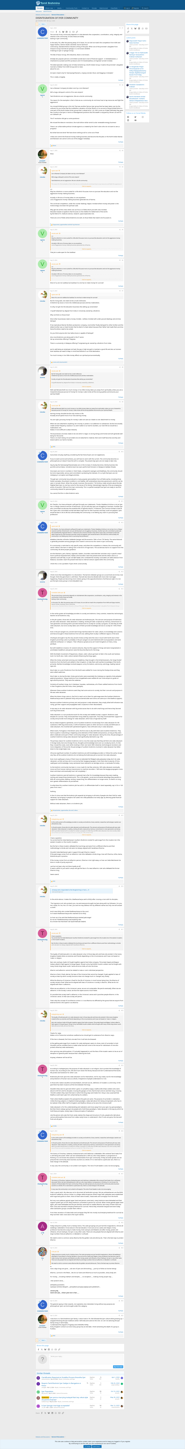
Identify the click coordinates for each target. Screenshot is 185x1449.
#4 (122, 167)
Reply (121, 80)
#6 (122, 260)
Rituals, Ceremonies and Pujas (67, 1379)
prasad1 (117, 1393)
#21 (122, 1174)
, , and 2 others (65, 810)
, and (66, 224)
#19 (122, 1065)
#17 (122, 929)
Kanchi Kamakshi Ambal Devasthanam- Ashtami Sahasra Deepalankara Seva (138, 99)
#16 (122, 886)
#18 (122, 1010)
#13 (122, 571)
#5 (122, 229)
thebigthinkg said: (56, 819)
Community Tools (71, 8)
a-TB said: (54, 1251)
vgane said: (54, 171)
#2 (122, 85)
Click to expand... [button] (87, 186)
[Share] (120, 28)
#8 (122, 367)
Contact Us (85, 8)
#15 (122, 815)
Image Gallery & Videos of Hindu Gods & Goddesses (138, 49)
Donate (94, 8)
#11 (122, 501)
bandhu (118, 1379)
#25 (122, 1315)
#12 (122, 522)
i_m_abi (43, 1407)
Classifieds (114, 8)
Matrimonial (104, 8)
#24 (122, 1301)
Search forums (47, 11)
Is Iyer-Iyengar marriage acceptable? (56, 1405)
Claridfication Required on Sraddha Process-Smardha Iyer (64, 1377)
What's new (49, 8)
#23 (122, 1248)
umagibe (44, 1387)
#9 (122, 402)
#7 (122, 291)
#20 (122, 1131)
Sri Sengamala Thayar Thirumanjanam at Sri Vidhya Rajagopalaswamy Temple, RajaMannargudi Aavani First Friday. (137, 71)
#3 (122, 150)
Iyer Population (47, 1391)
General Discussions (61, 1393)
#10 (122, 451)
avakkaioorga (45, 1401)
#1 (122, 28)
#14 (122, 589)
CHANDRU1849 (41, 21)
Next (43, 24)
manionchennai (46, 1379)
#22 (122, 1222)
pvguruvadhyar (115, 1385)
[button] (54, 8)
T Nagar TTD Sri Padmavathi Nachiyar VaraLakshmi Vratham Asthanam (138, 55)
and (60, 362)
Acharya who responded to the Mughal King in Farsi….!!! (70, 890)
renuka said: (54, 233)
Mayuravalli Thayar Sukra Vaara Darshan (137, 42)
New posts (39, 11)
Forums (39, 8)
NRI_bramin (45, 1393)
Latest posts (130, 38)
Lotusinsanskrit (115, 1407)
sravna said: (54, 405)
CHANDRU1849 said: (57, 592)
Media (59, 8)
